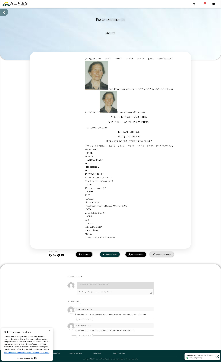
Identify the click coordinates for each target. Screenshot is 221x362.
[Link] (105, 291)
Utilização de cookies (76, 353)
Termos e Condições (119, 353)
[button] (194, 4)
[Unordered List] (95, 291)
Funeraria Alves (84, 309)
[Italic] (82, 291)
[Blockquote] (98, 291)
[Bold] (79, 291)
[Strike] (88, 291)
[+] (111, 291)
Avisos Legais (97, 353)
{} (108, 291)
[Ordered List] (92, 291)
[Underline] (85, 291)
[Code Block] (101, 291)
